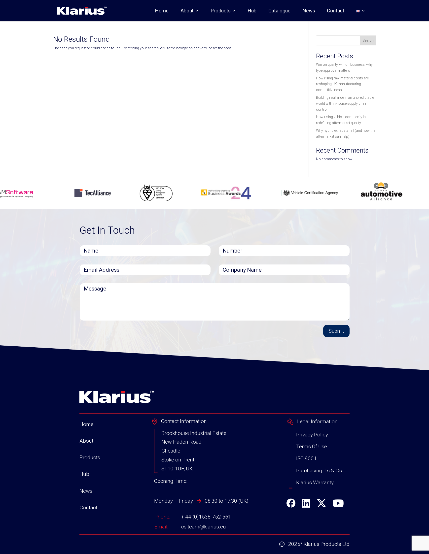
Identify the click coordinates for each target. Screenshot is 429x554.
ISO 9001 (306, 458)
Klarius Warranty (315, 483)
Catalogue (279, 11)
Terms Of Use (311, 447)
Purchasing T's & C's (319, 471)
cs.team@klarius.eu (203, 527)
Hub (252, 11)
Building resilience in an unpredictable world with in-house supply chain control (345, 103)
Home (162, 11)
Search (368, 40)
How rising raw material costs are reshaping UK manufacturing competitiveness (342, 84)
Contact (335, 11)
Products (221, 11)
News (308, 11)
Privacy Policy (312, 435)
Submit (336, 331)
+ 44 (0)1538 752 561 (206, 517)
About (187, 11)
